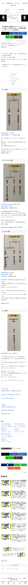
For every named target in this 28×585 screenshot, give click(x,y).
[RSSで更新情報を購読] (14, 468)
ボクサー (15, 448)
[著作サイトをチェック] (7, 465)
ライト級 (12, 76)
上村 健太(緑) (4, 276)
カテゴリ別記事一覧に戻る (7, 398)
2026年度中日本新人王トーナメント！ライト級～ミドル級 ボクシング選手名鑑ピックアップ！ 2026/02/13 (6, 436)
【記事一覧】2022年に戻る (7, 410)
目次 (12, 74)
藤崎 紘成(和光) (4, 208)
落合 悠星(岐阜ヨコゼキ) (6, 353)
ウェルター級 (13, 80)
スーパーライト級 (14, 78)
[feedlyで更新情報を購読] (20, 465)
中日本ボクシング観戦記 (6, 448)
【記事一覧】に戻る (5, 413)
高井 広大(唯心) (4, 206)
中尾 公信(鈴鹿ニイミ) (6, 135)
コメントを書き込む (14, 565)
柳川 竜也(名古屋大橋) (6, 204)
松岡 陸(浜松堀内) (5, 272)
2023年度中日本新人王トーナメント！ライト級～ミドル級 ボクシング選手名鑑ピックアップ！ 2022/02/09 (6, 426)
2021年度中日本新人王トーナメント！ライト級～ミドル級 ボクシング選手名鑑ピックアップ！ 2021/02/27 (19, 426)
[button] (18, 36)
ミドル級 (12, 82)
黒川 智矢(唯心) (4, 274)
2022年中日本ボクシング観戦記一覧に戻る (11, 390)
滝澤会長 (16, 64)
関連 (13, 84)
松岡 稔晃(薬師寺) (5, 133)
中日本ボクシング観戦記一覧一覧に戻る (10, 394)
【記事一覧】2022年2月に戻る (8, 406)
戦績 (19, 448)
